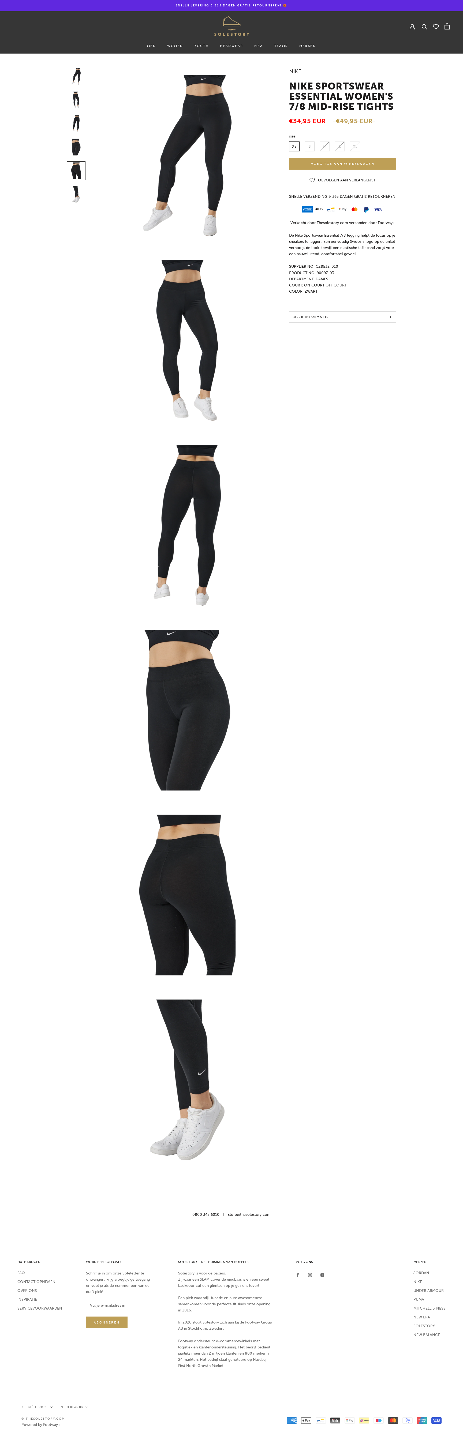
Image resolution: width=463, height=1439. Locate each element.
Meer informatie (310, 317)
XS (294, 146)
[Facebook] (298, 1275)
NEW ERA (421, 1317)
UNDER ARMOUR (428, 1290)
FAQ (21, 1273)
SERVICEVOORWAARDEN (39, 1308)
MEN (151, 46)
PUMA (418, 1299)
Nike (295, 71)
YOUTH (201, 46)
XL (355, 146)
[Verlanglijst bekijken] (436, 26)
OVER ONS (27, 1290)
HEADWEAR (231, 46)
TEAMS (281, 46)
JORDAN (421, 1273)
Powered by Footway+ (41, 1424)
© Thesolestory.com (43, 1419)
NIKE (417, 1282)
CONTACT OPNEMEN (36, 1282)
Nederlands (72, 1407)
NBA (258, 46)
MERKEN (307, 46)
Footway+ (386, 223)
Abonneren (107, 1322)
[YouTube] (322, 1275)
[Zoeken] (424, 26)
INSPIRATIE (27, 1299)
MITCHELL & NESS (429, 1308)
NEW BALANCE (426, 1335)
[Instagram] (310, 1275)
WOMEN (175, 46)
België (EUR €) (34, 1407)
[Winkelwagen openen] (447, 26)
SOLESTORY (424, 1326)
